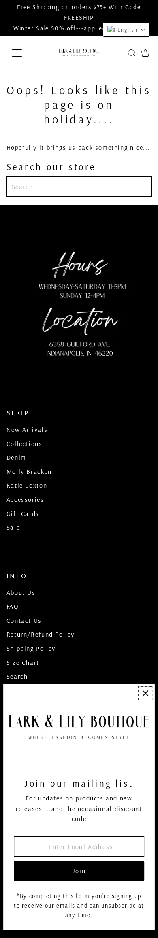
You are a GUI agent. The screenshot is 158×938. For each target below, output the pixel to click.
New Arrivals (26, 429)
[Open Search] (131, 53)
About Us (21, 592)
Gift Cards (22, 513)
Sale (13, 527)
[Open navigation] (23, 53)
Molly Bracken (29, 471)
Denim (16, 457)
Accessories (25, 499)
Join (79, 871)
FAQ (12, 606)
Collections (24, 443)
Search (17, 676)
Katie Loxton (26, 485)
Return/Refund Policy (40, 634)
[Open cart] (145, 53)
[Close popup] (145, 693)
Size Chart (22, 662)
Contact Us (24, 620)
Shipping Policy (31, 648)
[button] (126, 29)
